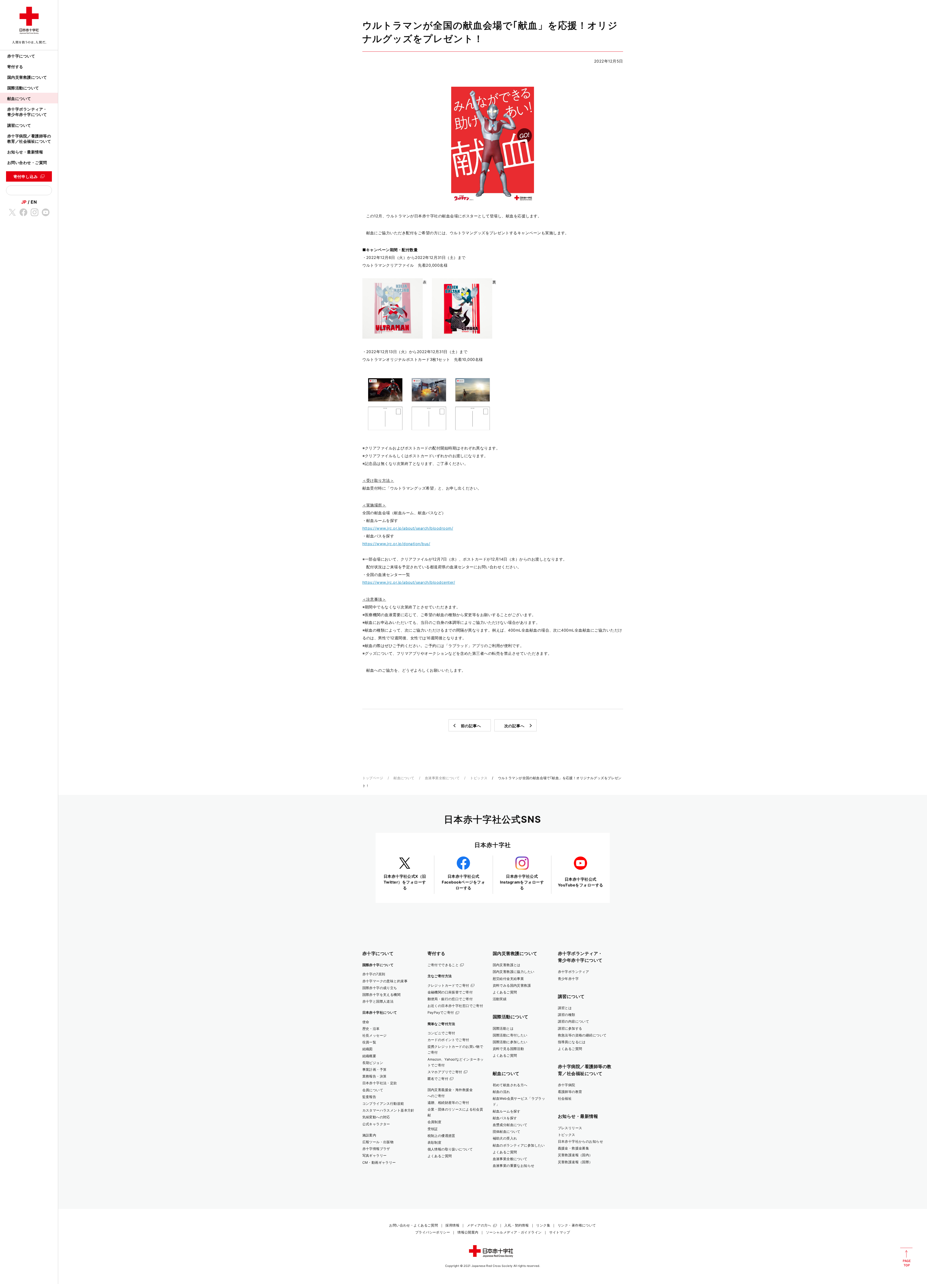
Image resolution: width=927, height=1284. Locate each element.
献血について (19, 98)
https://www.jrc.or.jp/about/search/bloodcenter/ (408, 582)
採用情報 (452, 1225)
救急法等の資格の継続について (582, 1035)
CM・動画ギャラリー (379, 1162)
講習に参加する (570, 1028)
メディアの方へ (479, 1225)
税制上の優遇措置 (441, 1136)
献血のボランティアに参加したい (519, 1145)
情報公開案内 (467, 1232)
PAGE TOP (906, 1257)
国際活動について (23, 88)
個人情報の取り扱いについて (450, 1149)
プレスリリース (570, 1128)
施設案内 (369, 1135)
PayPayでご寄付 (441, 1012)
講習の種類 (566, 1015)
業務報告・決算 (374, 1076)
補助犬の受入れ (505, 1138)
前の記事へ (471, 725)
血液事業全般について (442, 778)
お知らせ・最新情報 (25, 152)
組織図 (367, 1049)
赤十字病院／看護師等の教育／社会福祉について (29, 139)
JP (24, 202)
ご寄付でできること (443, 965)
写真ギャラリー (374, 1155)
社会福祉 (565, 1098)
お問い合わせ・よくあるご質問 (413, 1225)
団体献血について (506, 1131)
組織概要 (369, 1056)
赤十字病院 (566, 1085)
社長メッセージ (374, 1035)
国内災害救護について (27, 77)
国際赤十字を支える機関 (381, 994)
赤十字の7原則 (373, 974)
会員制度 (435, 1122)
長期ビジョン (372, 1063)
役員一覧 (369, 1042)
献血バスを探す (505, 1118)
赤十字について (21, 56)
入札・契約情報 (516, 1225)
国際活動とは (503, 1028)
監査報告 (369, 1097)
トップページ (372, 778)
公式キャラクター (376, 1124)
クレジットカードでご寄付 (448, 985)
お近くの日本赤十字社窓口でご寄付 (455, 1006)
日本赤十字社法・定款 (379, 1083)
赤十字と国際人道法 (378, 1001)
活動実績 (500, 999)
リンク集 (543, 1225)
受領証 (433, 1129)
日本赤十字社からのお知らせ (580, 1141)
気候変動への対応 (376, 1117)
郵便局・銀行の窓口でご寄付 (450, 999)
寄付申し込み (26, 176)
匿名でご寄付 (438, 1079)
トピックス (478, 778)
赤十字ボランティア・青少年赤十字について (27, 112)
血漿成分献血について (510, 1125)
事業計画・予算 (374, 1069)
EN (34, 202)
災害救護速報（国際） (575, 1162)
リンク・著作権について (577, 1225)
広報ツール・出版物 (378, 1142)
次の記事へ (514, 725)
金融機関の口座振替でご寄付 (450, 992)
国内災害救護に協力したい (513, 972)
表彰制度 (435, 1142)
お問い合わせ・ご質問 (27, 162)
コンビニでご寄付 (441, 1033)
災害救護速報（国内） (575, 1155)
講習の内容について (573, 1021)
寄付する (15, 66)
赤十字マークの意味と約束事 (385, 981)
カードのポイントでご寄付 (448, 1040)
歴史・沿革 (371, 1029)
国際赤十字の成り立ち (379, 988)
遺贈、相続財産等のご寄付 (448, 1102)
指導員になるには (572, 1042)
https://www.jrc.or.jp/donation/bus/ (396, 543)
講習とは (565, 1008)
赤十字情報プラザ (376, 1149)
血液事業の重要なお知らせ (513, 1165)
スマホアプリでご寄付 (445, 1072)
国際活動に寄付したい (510, 1035)
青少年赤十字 (568, 979)
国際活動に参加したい (510, 1042)
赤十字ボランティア (573, 972)
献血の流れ (501, 1092)
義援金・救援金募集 (573, 1148)
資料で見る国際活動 (508, 1049)
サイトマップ (559, 1232)
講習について (19, 125)
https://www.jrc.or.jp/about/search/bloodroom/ (407, 528)
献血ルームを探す (506, 1111)
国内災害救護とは (506, 965)
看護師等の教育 (570, 1092)
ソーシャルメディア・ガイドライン (514, 1232)
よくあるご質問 (440, 1156)
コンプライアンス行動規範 (383, 1103)
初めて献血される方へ (510, 1085)
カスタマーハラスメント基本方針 (388, 1110)
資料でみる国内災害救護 (512, 985)
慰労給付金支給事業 (508, 979)
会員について (372, 1090)
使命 (365, 1022)
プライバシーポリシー (432, 1232)
